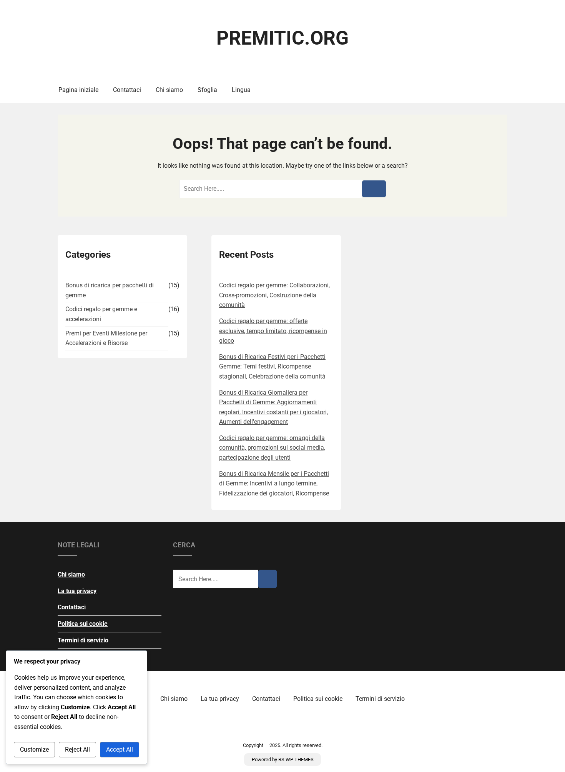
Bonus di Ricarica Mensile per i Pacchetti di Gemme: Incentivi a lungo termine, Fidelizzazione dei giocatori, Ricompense (274, 483)
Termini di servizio (83, 640)
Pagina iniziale (78, 89)
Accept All (119, 749)
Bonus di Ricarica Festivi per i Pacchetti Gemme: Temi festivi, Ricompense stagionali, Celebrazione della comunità (272, 366)
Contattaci (127, 89)
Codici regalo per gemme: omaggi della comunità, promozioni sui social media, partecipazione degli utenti (272, 447)
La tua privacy (77, 591)
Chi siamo (169, 89)
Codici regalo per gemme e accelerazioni (101, 314)
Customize (34, 749)
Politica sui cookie (83, 623)
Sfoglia (207, 89)
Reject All (77, 749)
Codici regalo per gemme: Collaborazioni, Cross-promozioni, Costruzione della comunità (274, 295)
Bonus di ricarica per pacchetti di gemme (109, 290)
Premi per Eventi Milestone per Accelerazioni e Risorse (106, 338)
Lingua (241, 89)
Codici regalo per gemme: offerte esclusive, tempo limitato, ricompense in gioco (273, 330)
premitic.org (282, 38)
